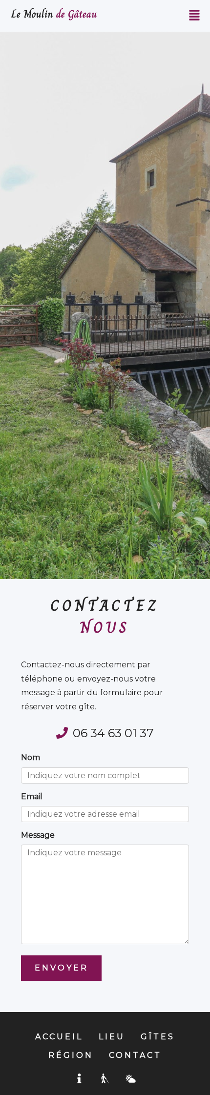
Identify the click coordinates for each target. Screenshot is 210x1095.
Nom (30, 757)
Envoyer (61, 967)
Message (38, 835)
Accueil (59, 1036)
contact (135, 1055)
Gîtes (158, 1036)
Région (70, 1055)
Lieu (112, 1036)
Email (31, 796)
